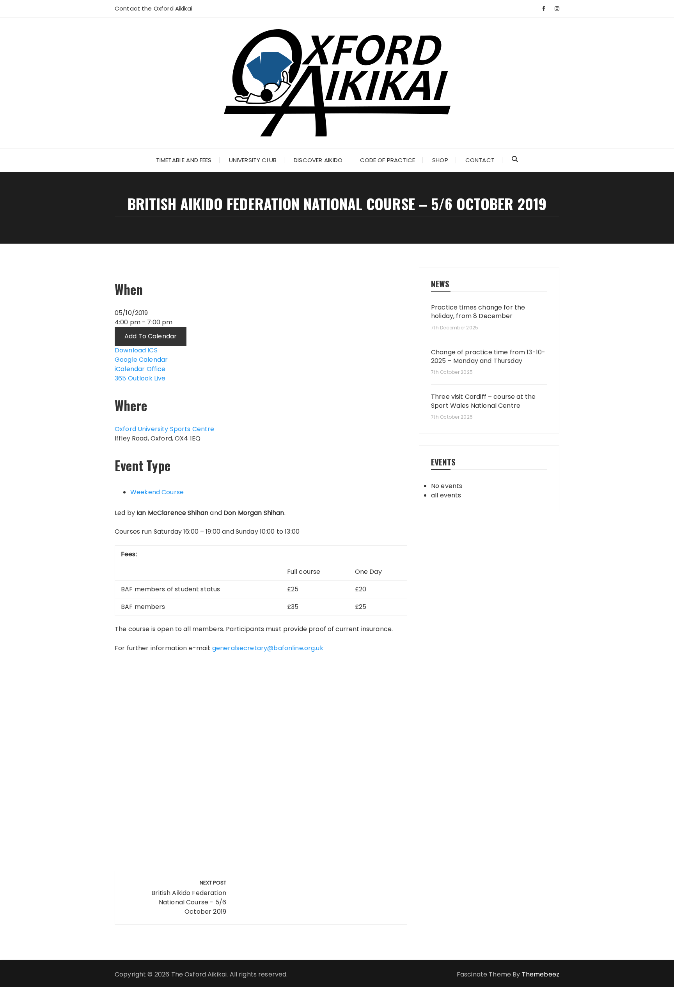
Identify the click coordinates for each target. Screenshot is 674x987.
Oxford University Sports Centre (165, 429)
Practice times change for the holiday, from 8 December (478, 311)
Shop (440, 160)
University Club (253, 160)
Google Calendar (141, 359)
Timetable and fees (184, 160)
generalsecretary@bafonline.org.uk (267, 648)
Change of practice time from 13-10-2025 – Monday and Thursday (488, 356)
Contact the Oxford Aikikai (153, 8)
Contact (480, 160)
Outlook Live (147, 378)
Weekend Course (157, 492)
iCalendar (130, 368)
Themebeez (540, 974)
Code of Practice (387, 160)
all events (446, 495)
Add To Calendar (150, 336)
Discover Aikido (318, 160)
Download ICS (136, 350)
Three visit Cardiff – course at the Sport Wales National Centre (483, 401)
